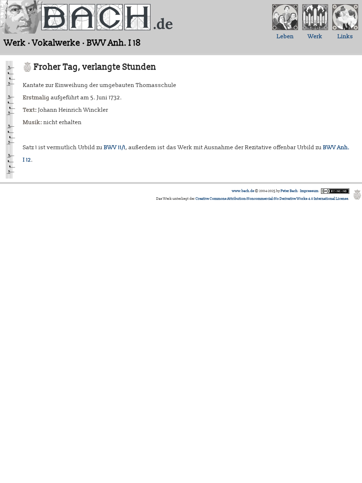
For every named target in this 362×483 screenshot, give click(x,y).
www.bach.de (243, 191)
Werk (315, 36)
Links (345, 36)
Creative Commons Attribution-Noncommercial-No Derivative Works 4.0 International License (271, 199)
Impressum (309, 191)
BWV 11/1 (114, 147)
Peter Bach (289, 191)
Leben (285, 36)
